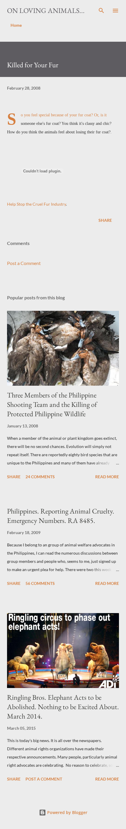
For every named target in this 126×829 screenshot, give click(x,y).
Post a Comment (24, 263)
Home (16, 25)
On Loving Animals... (46, 10)
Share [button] (105, 220)
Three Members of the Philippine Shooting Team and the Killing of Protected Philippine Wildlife (52, 404)
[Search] (101, 10)
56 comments (40, 583)
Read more (107, 476)
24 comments (40, 476)
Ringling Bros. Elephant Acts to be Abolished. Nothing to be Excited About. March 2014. (63, 707)
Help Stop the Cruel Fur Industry (36, 204)
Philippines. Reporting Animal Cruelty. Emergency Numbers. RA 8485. (60, 515)
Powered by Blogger (66, 812)
